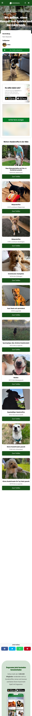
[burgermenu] (2, 3)
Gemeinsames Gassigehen (16, 274)
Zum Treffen (16, 176)
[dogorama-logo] (15, 3)
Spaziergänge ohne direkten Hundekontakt (16, 343)
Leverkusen (19, 10)
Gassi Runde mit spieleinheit (16, 308)
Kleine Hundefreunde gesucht (16, 447)
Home (6, 10)
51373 (25, 10)
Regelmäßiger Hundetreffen (16, 412)
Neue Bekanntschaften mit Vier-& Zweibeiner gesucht (16, 169)
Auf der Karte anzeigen (16, 120)
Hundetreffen (12, 10)
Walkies (16, 378)
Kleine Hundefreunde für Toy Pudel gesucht (16, 481)
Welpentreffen (16, 204)
